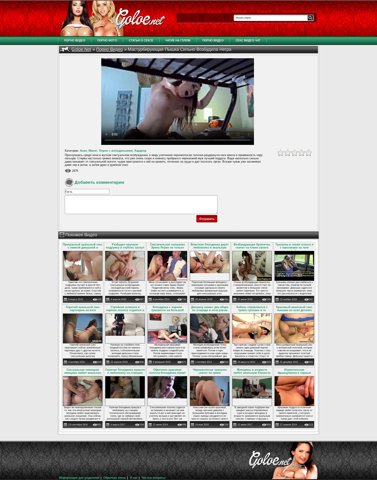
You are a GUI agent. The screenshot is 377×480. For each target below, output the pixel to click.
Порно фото (107, 40)
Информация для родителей (79, 477)
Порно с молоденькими (116, 150)
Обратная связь (114, 477)
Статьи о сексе (141, 40)
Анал (83, 150)
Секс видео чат (248, 40)
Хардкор (140, 150)
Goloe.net (81, 49)
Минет (93, 150)
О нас (134, 477)
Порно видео (74, 40)
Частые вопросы (153, 477)
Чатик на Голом (177, 40)
